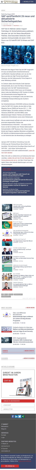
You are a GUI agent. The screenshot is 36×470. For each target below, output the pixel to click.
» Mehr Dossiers (29, 358)
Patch (6, 294)
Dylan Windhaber (7, 25)
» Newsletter (7, 409)
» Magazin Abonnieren (11, 401)
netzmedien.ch (5, 451)
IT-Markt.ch (4, 443)
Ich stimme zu (9, 466)
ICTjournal (4, 448)
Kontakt (3, 435)
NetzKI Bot (16, 25)
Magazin (3, 429)
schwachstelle (6, 296)
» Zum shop (7, 405)
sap (2, 294)
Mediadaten (4, 426)
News (3, 10)
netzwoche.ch (5, 446)
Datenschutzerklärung (25, 461)
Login (3, 437)
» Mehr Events (29, 351)
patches (11, 294)
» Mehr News (30, 307)
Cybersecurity (18, 294)
